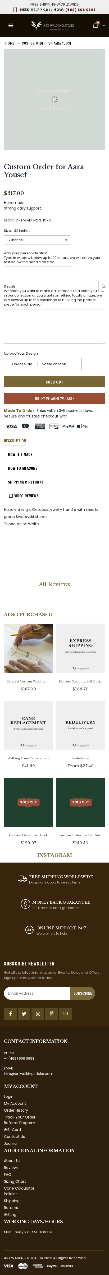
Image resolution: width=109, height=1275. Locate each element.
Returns (11, 1207)
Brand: (9, 220)
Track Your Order (19, 1117)
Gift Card (12, 1129)
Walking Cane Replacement (28, 758)
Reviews (11, 1167)
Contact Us (14, 1136)
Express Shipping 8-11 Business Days (80, 681)
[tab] (15, 441)
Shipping (12, 1200)
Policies (10, 1193)
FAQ (7, 1174)
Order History (16, 1110)
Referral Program (19, 1122)
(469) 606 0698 (58, 9)
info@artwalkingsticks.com (28, 1073)
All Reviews (54, 584)
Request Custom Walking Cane (28, 681)
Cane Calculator (19, 1188)
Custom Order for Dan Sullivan (80, 835)
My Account (15, 1103)
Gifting (10, 1214)
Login (8, 1096)
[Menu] (10, 25)
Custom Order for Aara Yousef (44, 171)
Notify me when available (54, 398)
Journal (10, 1143)
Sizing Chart (15, 1181)
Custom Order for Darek (28, 835)
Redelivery (80, 758)
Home (10, 43)
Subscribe (83, 993)
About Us (12, 1160)
